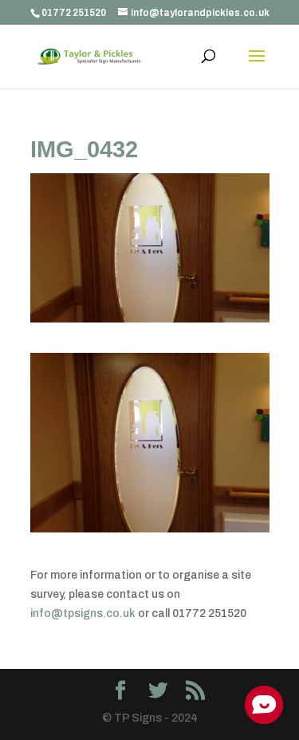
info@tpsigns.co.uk (83, 613)
